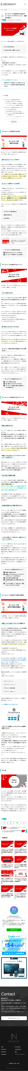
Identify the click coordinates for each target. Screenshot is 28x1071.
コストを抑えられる (11, 109)
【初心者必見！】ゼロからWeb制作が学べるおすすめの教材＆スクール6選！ (18, 242)
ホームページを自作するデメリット (14, 119)
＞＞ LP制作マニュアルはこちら (9, 704)
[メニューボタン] (25, 4)
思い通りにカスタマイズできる (14, 111)
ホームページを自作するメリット (13, 107)
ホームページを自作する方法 (12, 99)
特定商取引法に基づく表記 (14, 1063)
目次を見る (14, 121)
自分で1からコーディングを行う (14, 101)
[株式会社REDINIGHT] (8, 4)
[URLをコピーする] (24, 823)
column (4, 19)
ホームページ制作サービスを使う (14, 103)
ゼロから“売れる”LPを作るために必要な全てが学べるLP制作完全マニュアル (13, 660)
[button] (4, 823)
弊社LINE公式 (14, 929)
